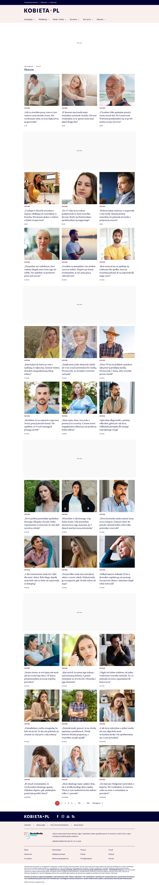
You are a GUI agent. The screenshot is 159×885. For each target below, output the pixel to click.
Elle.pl (26, 850)
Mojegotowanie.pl (58, 854)
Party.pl (83, 850)
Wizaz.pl (111, 854)
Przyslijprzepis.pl (86, 858)
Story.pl (111, 858)
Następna (96, 803)
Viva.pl (110, 850)
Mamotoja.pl (56, 850)
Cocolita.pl (28, 858)
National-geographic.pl (60, 858)
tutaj (43, 882)
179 (79, 803)
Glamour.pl (28, 854)
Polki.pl (82, 854)
